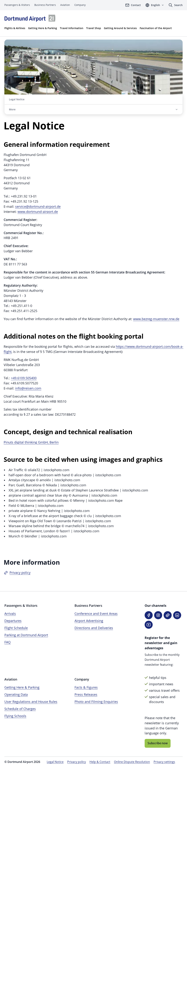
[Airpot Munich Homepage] (30, 18)
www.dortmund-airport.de (38, 211)
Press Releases (86, 694)
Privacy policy (19, 572)
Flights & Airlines (14, 28)
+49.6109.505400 (24, 378)
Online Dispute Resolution (132, 762)
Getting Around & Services (120, 28)
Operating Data (16, 694)
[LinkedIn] (177, 615)
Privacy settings (164, 762)
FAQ (7, 642)
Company (80, 5)
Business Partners (45, 5)
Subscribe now (158, 743)
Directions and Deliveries (94, 628)
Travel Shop (93, 28)
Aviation (65, 5)
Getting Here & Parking (42, 28)
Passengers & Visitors (17, 5)
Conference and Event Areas (96, 613)
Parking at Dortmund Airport (26, 635)
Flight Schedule (16, 628)
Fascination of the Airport (156, 28)
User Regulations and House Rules (30, 701)
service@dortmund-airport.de (38, 206)
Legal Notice (55, 762)
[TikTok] (168, 615)
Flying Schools (15, 716)
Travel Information (71, 28)
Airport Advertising (89, 620)
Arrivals (10, 613)
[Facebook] (149, 615)
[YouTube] (149, 625)
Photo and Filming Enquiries (96, 701)
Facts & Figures (86, 687)
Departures (13, 620)
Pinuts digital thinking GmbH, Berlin (31, 442)
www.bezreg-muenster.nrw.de (156, 319)
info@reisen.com (28, 388)
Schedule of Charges (20, 709)
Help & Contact (99, 762)
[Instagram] (158, 615)
